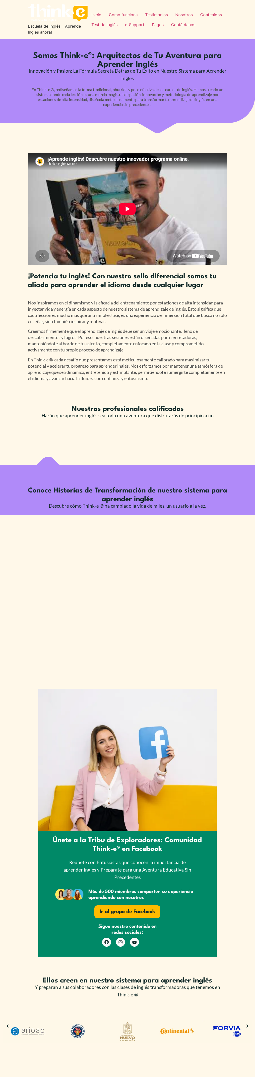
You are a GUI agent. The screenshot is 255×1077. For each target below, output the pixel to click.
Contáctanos (183, 24)
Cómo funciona (123, 14)
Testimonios (156, 14)
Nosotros (184, 14)
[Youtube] (134, 942)
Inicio (96, 14)
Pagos (158, 24)
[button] (7, 1026)
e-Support (134, 24)
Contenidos (211, 14)
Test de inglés (104, 24)
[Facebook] (106, 942)
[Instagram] (120, 942)
